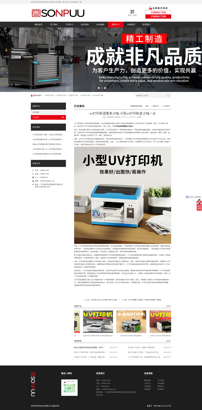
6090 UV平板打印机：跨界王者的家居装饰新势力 (90, 352)
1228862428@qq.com (47, 181)
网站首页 (39, 24)
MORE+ (168, 306)
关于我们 (54, 24)
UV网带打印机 (61, 95)
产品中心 (69, 24)
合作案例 (100, 24)
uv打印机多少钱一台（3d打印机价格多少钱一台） (51, 149)
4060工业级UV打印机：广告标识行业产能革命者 (144, 352)
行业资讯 (36, 117)
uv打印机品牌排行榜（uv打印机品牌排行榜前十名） (51, 139)
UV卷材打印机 (85, 95)
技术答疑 (85, 24)
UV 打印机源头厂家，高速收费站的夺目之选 (144, 357)
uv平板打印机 (49, 95)
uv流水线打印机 (97, 95)
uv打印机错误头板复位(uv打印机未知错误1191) (50, 154)
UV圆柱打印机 (73, 95)
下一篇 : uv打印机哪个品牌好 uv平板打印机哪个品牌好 (141, 300)
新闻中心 (116, 24)
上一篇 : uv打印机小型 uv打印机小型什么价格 (100, 300)
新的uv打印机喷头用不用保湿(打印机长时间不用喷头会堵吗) (54, 144)
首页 (146, 106)
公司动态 (36, 112)
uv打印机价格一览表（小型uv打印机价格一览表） (51, 135)
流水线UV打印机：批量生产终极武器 (141, 347)
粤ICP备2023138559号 (162, 406)
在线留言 (131, 24)
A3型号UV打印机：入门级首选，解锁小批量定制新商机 (90, 357)
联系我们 (147, 24)
